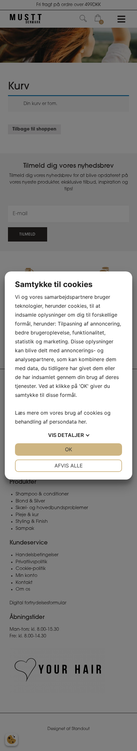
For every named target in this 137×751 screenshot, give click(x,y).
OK (68, 449)
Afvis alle (68, 465)
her (82, 421)
